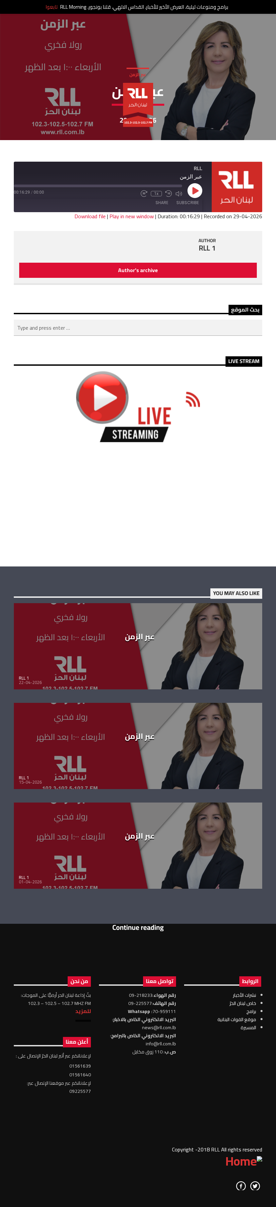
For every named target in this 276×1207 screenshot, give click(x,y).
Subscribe (187, 202)
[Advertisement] (138, 504)
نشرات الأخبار (244, 995)
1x (156, 193)
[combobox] (138, 328)
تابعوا (51, 7)
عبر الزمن (137, 74)
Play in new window (131, 216)
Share (162, 202)
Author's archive (138, 270)
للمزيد (83, 1011)
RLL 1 (207, 248)
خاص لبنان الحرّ (243, 1003)
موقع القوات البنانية (236, 1019)
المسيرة (248, 1027)
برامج (251, 1011)
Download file (90, 216)
